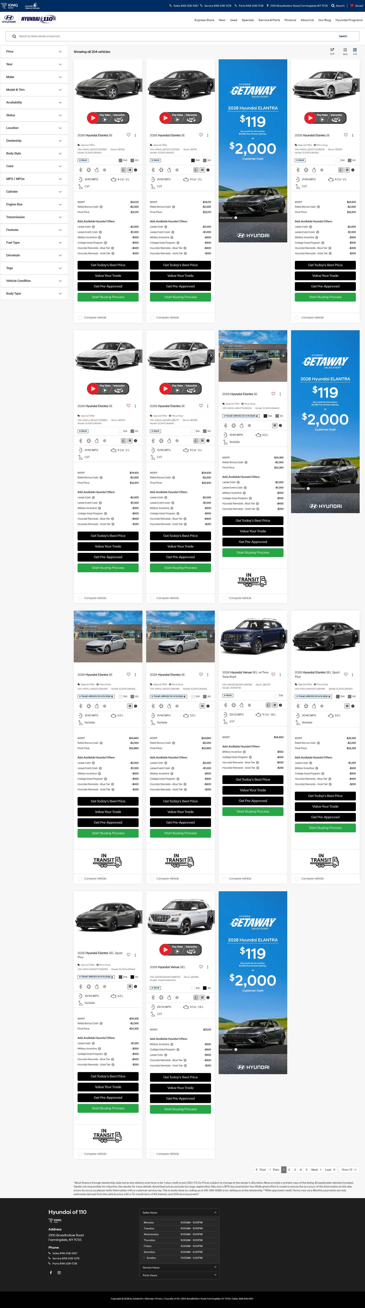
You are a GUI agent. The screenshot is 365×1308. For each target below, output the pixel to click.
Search (343, 36)
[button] (138, 85)
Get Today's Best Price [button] (108, 265)
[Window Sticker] (130, 169)
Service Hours (151, 1267)
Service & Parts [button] (269, 20)
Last (329, 1170)
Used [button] (233, 20)
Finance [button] (290, 20)
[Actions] (135, 135)
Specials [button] (248, 20)
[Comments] (123, 169)
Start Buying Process (108, 297)
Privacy (159, 1298)
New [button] (222, 20)
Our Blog (324, 20)
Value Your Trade (108, 276)
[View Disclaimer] (105, 170)
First (261, 1170)
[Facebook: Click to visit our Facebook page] (51, 1272)
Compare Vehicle (95, 318)
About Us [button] (307, 20)
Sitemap (149, 1298)
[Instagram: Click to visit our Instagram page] (59, 1272)
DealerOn (138, 1298)
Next (315, 1170)
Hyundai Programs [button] (349, 20)
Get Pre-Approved (108, 286)
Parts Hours (150, 1275)
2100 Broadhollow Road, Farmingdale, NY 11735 (299, 5)
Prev (275, 1170)
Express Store (204, 20)
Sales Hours (150, 1212)
